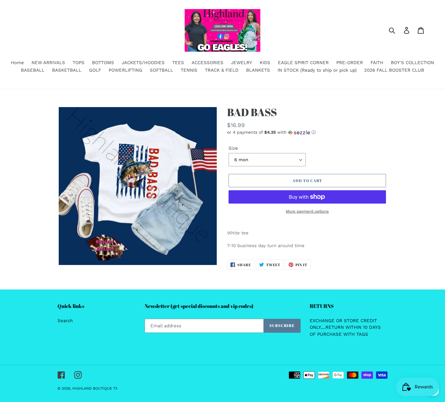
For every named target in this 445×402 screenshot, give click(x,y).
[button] (307, 132)
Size (233, 148)
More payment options (307, 211)
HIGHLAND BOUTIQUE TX (94, 388)
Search (65, 320)
